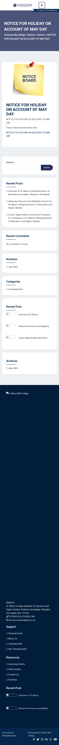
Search (10, 162)
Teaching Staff (15, 644)
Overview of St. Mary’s (28, 315)
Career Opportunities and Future (33, 338)
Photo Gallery (14, 669)
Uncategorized (15, 289)
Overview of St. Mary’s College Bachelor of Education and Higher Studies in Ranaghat (29, 193)
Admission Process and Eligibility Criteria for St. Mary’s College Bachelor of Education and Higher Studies (30, 204)
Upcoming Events (16, 664)
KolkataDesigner (9, 736)
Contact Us (13, 674)
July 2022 (13, 267)
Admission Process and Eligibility (34, 326)
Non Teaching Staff (17, 649)
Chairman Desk (15, 633)
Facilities (12, 679)
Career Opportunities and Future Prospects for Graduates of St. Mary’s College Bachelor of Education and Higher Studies (30, 218)
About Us (12, 638)
